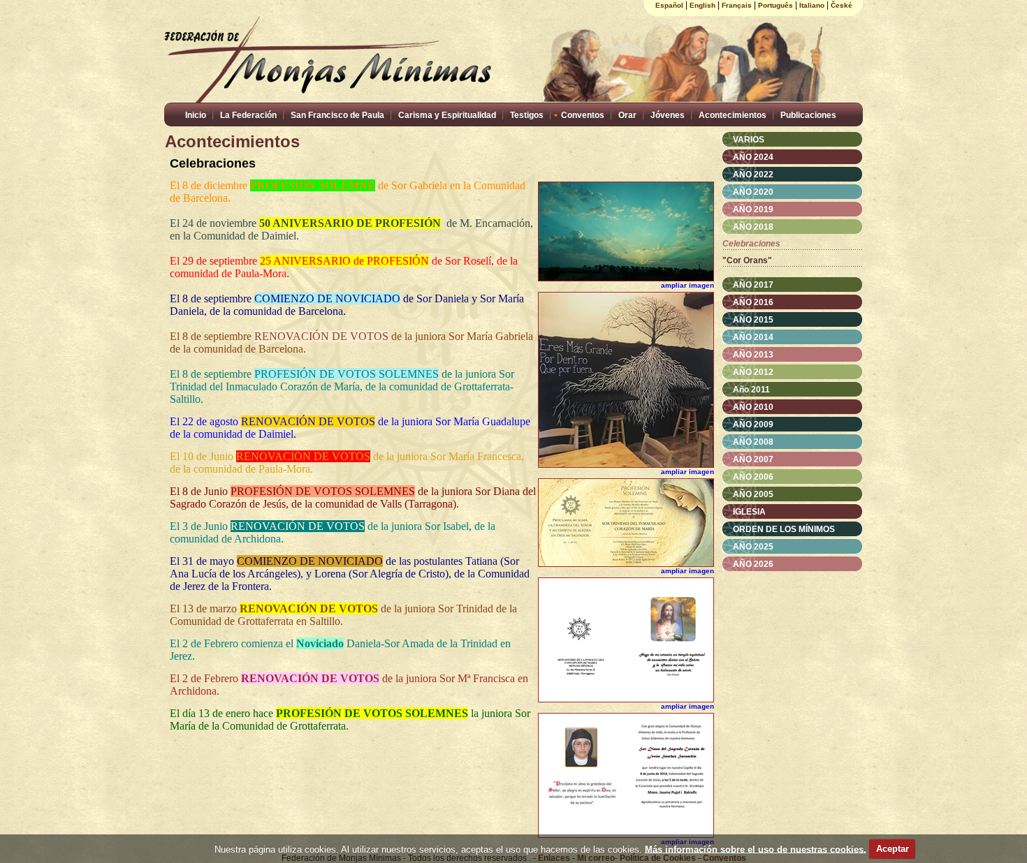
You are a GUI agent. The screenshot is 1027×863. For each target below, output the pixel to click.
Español (669, 5)
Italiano (811, 5)
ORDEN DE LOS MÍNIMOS (784, 529)
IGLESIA (749, 512)
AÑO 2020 (753, 192)
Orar (627, 115)
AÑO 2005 (753, 494)
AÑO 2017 (753, 285)
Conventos (582, 115)
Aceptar (892, 848)
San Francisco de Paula (337, 115)
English (702, 5)
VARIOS (748, 140)
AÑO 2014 (753, 337)
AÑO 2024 (753, 157)
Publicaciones (808, 115)
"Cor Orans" (747, 260)
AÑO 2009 (753, 424)
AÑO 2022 (753, 174)
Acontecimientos (732, 115)
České (841, 5)
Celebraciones (751, 244)
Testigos (527, 115)
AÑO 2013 (753, 355)
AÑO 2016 (753, 302)
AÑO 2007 (753, 459)
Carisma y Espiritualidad (447, 115)
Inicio (195, 115)
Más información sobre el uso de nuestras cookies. (755, 848)
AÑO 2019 (753, 209)
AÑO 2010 (753, 407)
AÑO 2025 (753, 547)
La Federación (248, 115)
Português (775, 5)
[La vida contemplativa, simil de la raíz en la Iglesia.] (626, 465)
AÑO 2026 (753, 564)
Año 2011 (751, 389)
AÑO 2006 (753, 477)
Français (737, 5)
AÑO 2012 (753, 372)
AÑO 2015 (753, 320)
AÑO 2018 (753, 227)
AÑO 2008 (753, 442)
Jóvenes (667, 115)
